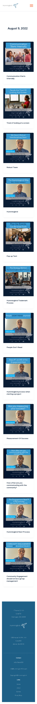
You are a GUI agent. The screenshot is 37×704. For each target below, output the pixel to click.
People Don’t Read (14, 347)
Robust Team (12, 167)
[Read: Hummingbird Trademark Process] (18, 281)
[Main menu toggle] (31, 5)
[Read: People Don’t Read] (18, 328)
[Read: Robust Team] (18, 148)
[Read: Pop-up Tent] (18, 237)
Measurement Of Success (17, 438)
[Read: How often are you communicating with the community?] (18, 463)
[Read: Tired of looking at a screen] (18, 103)
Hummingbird (12, 212)
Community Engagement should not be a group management (17, 578)
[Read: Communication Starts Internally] (18, 57)
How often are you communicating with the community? (17, 485)
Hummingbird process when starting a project (18, 393)
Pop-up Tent (12, 256)
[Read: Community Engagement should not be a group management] (18, 557)
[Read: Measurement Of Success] (18, 419)
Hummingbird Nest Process (18, 532)
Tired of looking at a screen (18, 123)
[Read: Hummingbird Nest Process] (18, 512)
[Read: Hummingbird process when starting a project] (18, 372)
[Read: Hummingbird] (18, 192)
